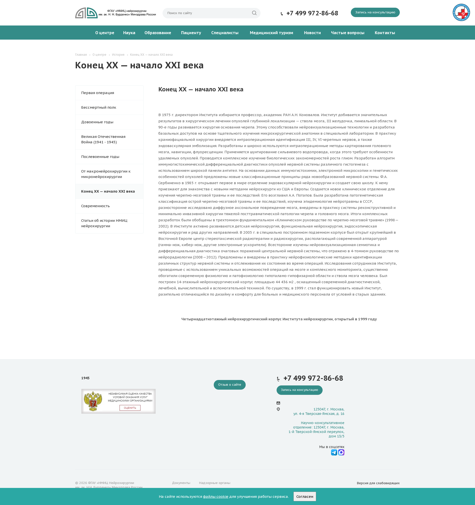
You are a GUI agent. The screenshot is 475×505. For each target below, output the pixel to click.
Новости (312, 32)
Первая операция (97, 92)
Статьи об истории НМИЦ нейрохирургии (104, 223)
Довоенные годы (97, 122)
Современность (95, 205)
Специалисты (224, 32)
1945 (85, 378)
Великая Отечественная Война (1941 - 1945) (103, 139)
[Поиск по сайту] (254, 13)
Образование (157, 32)
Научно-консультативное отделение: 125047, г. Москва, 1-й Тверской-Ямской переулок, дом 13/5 (316, 430)
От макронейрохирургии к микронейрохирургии (106, 174)
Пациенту (191, 32)
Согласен (304, 496)
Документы (181, 483)
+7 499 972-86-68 (312, 13)
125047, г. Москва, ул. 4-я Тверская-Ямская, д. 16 (318, 411)
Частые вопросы (347, 32)
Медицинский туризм (271, 32)
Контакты (385, 32)
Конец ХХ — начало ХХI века (108, 191)
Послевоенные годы (100, 156)
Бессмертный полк (98, 107)
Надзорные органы (214, 483)
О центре (104, 32)
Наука (129, 32)
